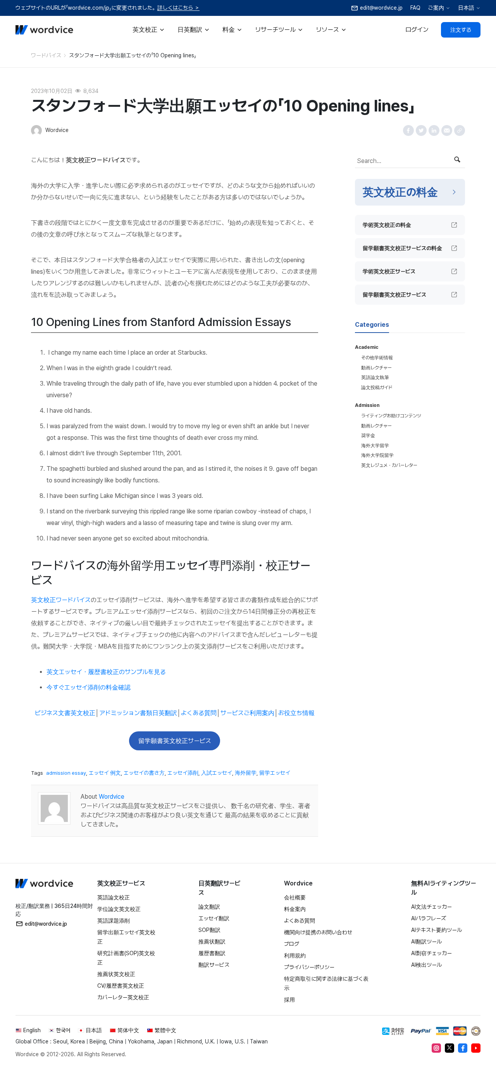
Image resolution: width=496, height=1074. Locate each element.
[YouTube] (475, 1048)
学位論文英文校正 (119, 909)
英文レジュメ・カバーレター (389, 465)
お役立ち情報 (296, 713)
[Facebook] (462, 1048)
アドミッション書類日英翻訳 (138, 713)
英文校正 (145, 29)
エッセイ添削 (182, 773)
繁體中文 (165, 1030)
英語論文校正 (113, 897)
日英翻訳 (189, 29)
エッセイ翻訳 (213, 918)
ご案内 (436, 8)
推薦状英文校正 (116, 974)
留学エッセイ (274, 773)
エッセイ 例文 (105, 773)
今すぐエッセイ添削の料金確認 (88, 687)
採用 (289, 1000)
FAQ (415, 8)
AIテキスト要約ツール (436, 930)
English (32, 1030)
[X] (449, 1048)
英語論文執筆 (375, 377)
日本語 (466, 8)
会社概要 (295, 897)
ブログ (291, 944)
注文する (460, 30)
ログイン (417, 29)
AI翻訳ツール (426, 941)
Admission (367, 405)
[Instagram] (436, 1048)
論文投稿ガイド (377, 387)
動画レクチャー (376, 368)
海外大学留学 (375, 445)
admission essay (66, 773)
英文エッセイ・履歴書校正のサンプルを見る (106, 672)
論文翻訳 (209, 907)
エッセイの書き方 (144, 773)
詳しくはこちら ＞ (178, 8)
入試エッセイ (216, 773)
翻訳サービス (213, 965)
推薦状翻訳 (212, 941)
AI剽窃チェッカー (431, 953)
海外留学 (246, 773)
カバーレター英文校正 (123, 997)
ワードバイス (46, 55)
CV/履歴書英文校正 (120, 986)
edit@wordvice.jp (46, 924)
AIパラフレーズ (428, 918)
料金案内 (295, 909)
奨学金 (368, 435)
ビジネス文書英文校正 (65, 713)
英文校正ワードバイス (61, 600)
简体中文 (128, 1030)
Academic (366, 347)
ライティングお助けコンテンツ (391, 416)
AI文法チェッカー (431, 907)
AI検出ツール (426, 965)
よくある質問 (199, 713)
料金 (228, 29)
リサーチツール (275, 29)
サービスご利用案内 (247, 713)
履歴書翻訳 (212, 953)
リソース (327, 29)
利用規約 (295, 955)
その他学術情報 (377, 357)
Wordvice (111, 796)
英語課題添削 (113, 921)
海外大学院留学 (377, 455)
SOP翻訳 (209, 930)
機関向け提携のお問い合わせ (318, 932)
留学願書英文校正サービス (174, 741)
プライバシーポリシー (309, 967)
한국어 (63, 1030)
